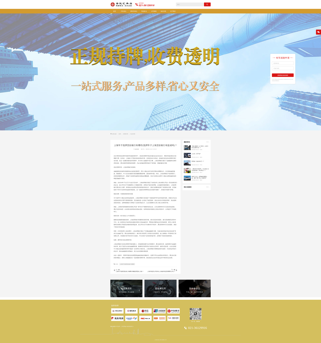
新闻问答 (125, 134)
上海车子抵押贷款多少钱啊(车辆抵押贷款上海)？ (130, 271)
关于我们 (173, 11)
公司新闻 (153, 11)
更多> (207, 142)
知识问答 (163, 11)
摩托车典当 (133, 11)
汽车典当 (123, 11)
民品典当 (144, 11)
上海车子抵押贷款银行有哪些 (127, 264)
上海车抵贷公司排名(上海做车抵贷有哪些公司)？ (161, 271)
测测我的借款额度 (282, 75)
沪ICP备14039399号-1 (127, 326)
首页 (114, 11)
